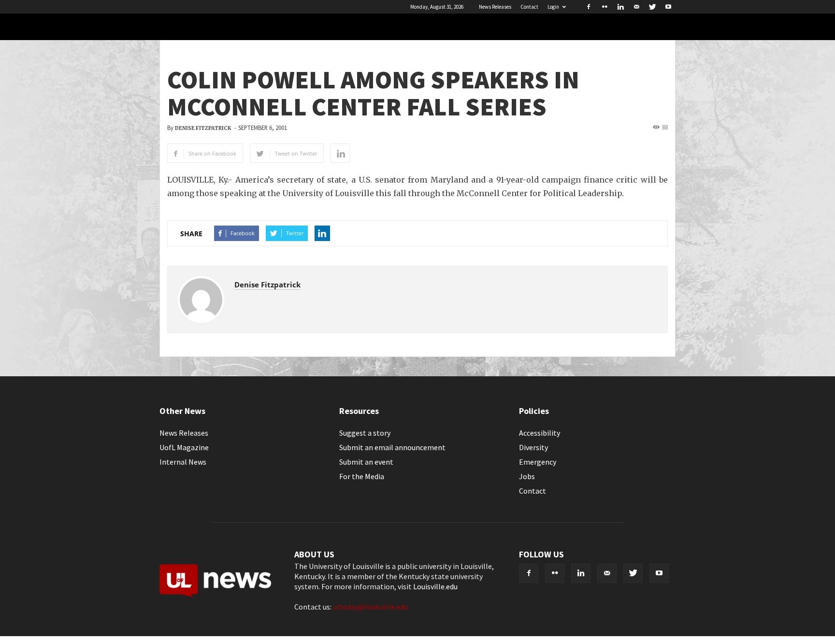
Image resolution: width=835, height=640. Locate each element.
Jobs (527, 476)
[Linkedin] (620, 7)
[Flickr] (604, 7)
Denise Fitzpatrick (203, 128)
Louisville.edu (435, 586)
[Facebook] (588, 7)
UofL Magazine (184, 447)
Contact (529, 6)
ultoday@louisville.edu (370, 607)
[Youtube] (668, 7)
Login (553, 6)
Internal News (182, 462)
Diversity (533, 447)
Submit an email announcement (392, 447)
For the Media (361, 476)
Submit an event (366, 462)
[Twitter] (652, 7)
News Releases (495, 6)
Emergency (537, 462)
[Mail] (636, 7)
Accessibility (539, 433)
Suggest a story (364, 433)
